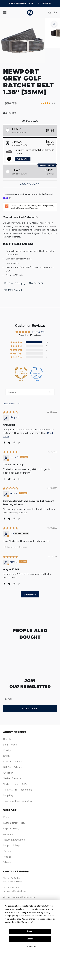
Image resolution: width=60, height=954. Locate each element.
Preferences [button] (27, 922)
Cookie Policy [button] (15, 919)
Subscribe (30, 708)
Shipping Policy (11, 828)
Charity (7, 750)
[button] (30, 130)
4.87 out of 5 (38, 331)
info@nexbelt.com (17, 890)
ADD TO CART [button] (22, 158)
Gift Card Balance (12, 767)
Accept (30, 931)
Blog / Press (10, 744)
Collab (6, 756)
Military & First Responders (17, 789)
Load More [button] (30, 594)
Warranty (8, 834)
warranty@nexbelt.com (24, 896)
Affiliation (8, 772)
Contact (7, 817)
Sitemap (7, 862)
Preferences (30, 946)
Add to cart (30, 184)
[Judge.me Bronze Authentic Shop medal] (21, 373)
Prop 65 (7, 856)
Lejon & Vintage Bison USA (17, 801)
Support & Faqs (11, 845)
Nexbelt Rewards (12, 778)
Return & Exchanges (14, 839)
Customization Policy (14, 822)
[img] (10, 412)
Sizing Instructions (12, 761)
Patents (7, 851)
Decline (30, 939)
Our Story (8, 739)
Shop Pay (8, 795)
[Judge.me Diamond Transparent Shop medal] (36, 373)
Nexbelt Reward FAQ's (15, 784)
